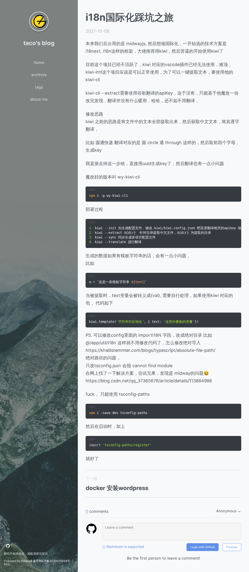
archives (39, 74)
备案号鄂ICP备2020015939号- (50, 561)
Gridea (25, 561)
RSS (7, 564)
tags (39, 87)
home (39, 62)
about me (39, 99)
